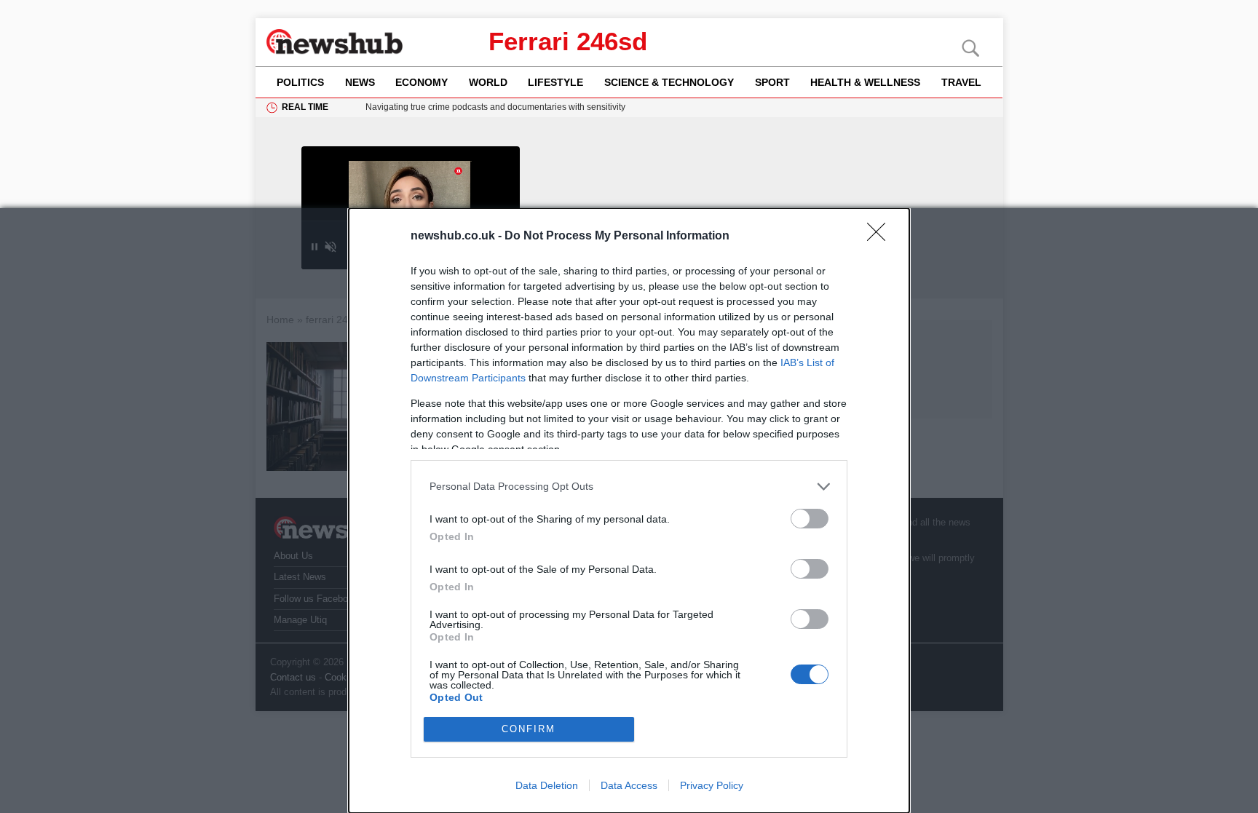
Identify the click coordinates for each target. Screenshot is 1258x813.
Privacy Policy (711, 785)
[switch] (809, 518)
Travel (961, 82)
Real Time (305, 107)
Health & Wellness (865, 82)
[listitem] (629, 486)
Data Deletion (546, 785)
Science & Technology (669, 82)
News (360, 82)
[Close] (881, 236)
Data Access (629, 785)
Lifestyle (555, 82)
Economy (421, 82)
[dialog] (629, 510)
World (488, 82)
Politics (300, 82)
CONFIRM (528, 728)
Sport (772, 82)
